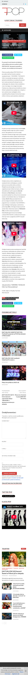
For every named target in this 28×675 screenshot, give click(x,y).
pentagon (15, 297)
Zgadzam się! (15, 673)
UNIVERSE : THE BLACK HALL (8, 299)
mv (11, 297)
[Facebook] (23, 4)
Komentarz (6, 421)
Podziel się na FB (8, 54)
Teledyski (16, 40)
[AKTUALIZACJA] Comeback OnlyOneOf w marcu (11, 359)
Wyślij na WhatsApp (8, 57)
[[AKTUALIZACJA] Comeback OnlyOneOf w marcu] (14, 356)
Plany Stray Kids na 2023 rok (10, 382)
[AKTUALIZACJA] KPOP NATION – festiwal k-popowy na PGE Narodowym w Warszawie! (14, 333)
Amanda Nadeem (13, 575)
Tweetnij (19, 54)
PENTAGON (10, 40)
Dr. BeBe (8, 297)
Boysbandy (5, 40)
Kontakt (6, 1)
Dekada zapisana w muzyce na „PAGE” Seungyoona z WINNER (19, 615)
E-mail (4, 448)
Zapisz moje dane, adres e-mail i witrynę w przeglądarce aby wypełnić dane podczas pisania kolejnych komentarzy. (14, 467)
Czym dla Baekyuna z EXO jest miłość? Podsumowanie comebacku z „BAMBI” (19, 605)
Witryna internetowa (9, 455)
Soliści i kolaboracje (7, 568)
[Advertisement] (6, 538)
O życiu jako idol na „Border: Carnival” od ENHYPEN (19, 595)
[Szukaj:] (15, 25)
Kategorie (7, 30)
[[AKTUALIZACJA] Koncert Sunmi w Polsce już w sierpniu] (14, 559)
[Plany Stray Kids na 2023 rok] (14, 380)
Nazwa (4, 441)
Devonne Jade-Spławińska (15, 47)
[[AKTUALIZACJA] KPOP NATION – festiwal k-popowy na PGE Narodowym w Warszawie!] (14, 330)
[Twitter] (25, 4)
